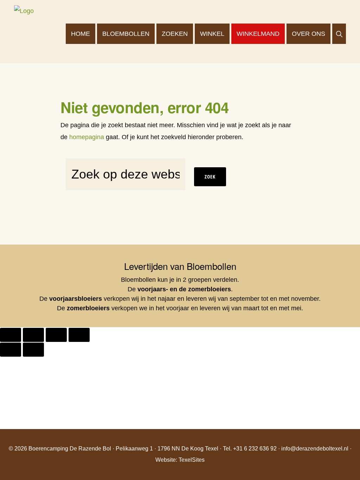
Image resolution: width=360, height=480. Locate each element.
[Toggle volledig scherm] (33, 335)
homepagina (86, 137)
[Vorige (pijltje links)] (10, 350)
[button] (339, 34)
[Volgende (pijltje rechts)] (33, 350)
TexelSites (192, 460)
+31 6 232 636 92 (255, 449)
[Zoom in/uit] (10, 335)
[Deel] (56, 335)
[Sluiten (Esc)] (79, 335)
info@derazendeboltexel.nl (314, 449)
